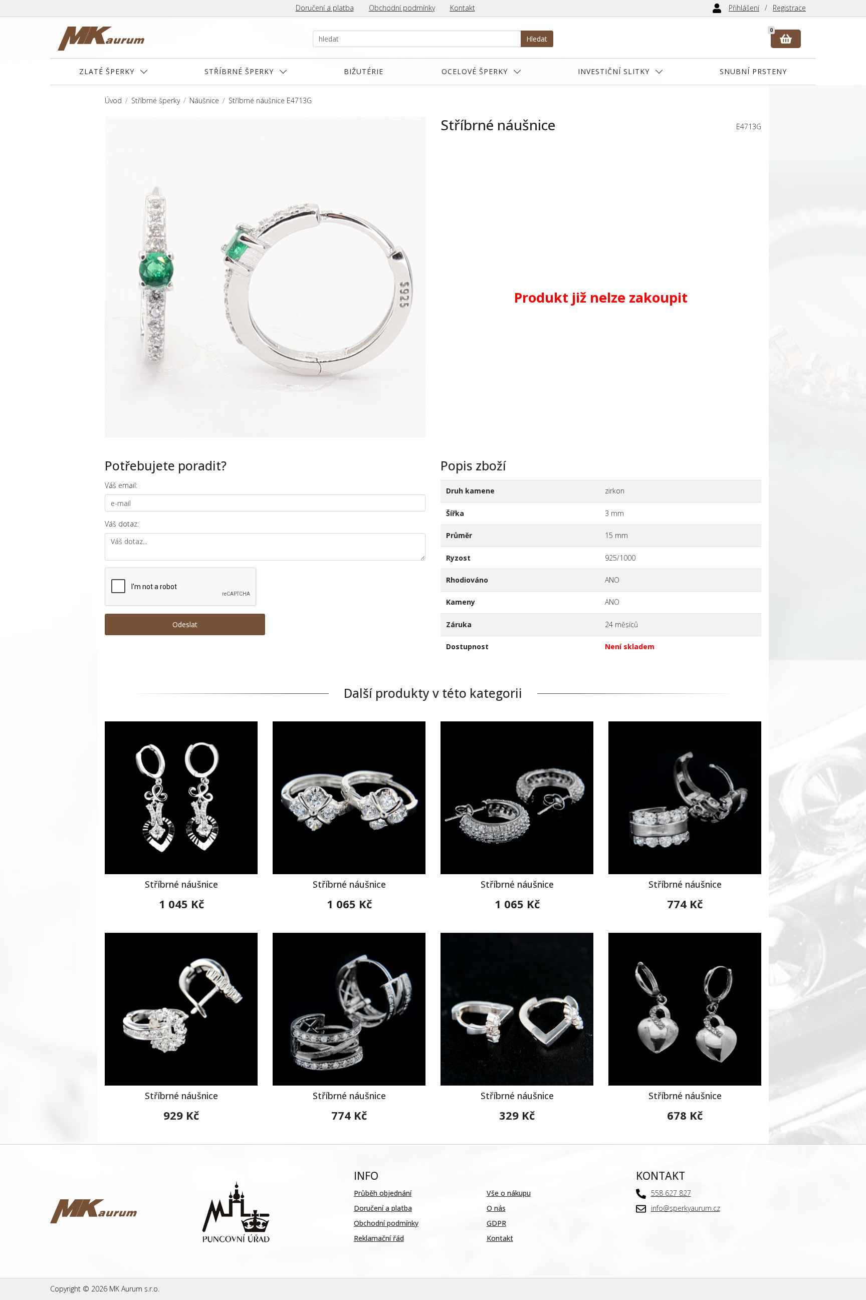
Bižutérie (363, 71)
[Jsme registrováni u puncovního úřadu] (236, 1210)
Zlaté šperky (106, 71)
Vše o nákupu (509, 1193)
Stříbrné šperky (239, 71)
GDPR (496, 1223)
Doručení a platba (325, 8)
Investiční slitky (614, 71)
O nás (496, 1208)
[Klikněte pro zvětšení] (265, 277)
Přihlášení (744, 8)
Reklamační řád (379, 1238)
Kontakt (462, 8)
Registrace (789, 8)
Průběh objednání (382, 1193)
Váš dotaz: (122, 524)
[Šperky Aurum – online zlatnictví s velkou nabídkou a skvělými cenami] (101, 39)
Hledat (536, 39)
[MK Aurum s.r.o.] (93, 1210)
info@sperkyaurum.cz (685, 1208)
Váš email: (121, 485)
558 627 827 (671, 1193)
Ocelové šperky (475, 71)
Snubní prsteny (753, 71)
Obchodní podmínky (402, 8)
